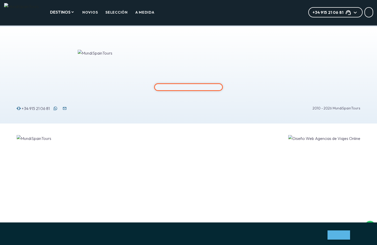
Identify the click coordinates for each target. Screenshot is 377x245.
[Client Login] (368, 12)
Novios (90, 12)
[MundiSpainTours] (23, 6)
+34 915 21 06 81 (33, 108)
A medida (144, 12)
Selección (116, 12)
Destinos (60, 12)
